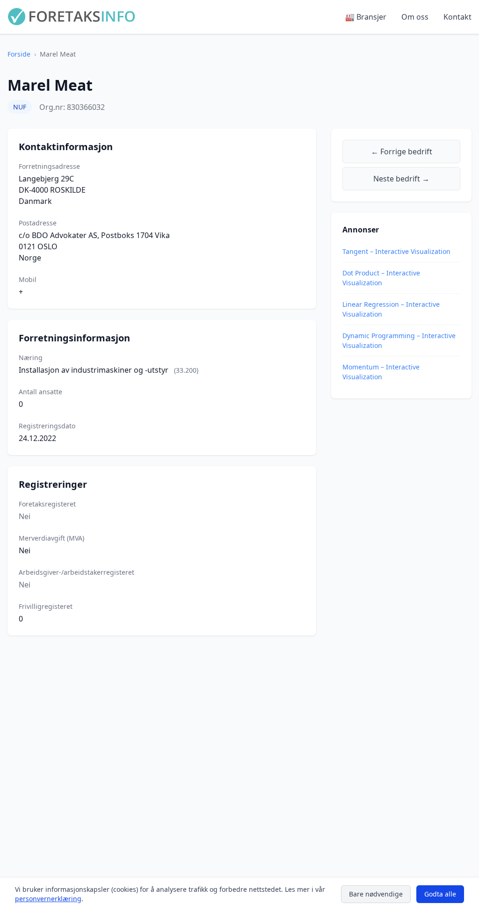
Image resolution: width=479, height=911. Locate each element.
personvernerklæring (48, 898)
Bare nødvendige (376, 893)
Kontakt (457, 17)
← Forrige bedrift (401, 151)
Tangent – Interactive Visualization (396, 251)
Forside (18, 54)
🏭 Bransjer (365, 17)
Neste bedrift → (401, 179)
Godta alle (440, 893)
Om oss (414, 17)
